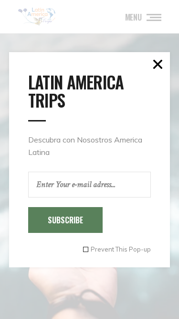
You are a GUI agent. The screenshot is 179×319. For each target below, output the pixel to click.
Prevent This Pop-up (121, 249)
